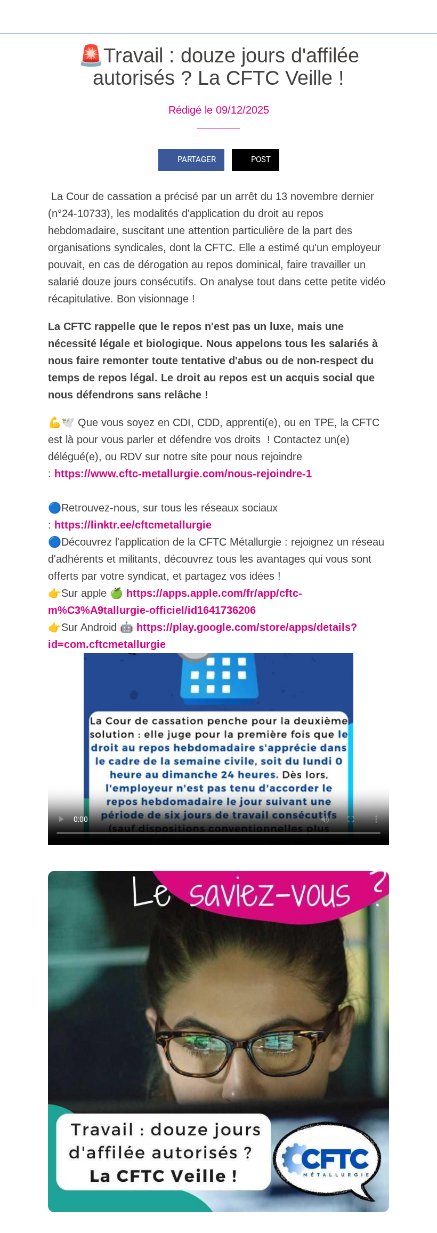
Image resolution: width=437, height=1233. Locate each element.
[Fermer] (17, 17)
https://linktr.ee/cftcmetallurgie (133, 525)
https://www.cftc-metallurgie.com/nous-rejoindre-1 (183, 473)
